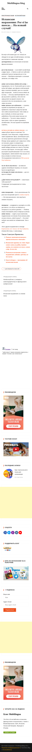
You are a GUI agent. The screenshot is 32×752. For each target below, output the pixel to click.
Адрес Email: (7, 602)
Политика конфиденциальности (11, 747)
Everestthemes (7, 749)
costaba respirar (24, 194)
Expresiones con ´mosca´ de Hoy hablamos (15, 229)
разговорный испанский (12, 268)
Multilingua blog (16, 3)
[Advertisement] (16, 502)
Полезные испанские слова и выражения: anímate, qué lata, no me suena (17, 255)
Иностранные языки (8, 15)
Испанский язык (20, 15)
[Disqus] (16, 324)
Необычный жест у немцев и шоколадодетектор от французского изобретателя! (15, 282)
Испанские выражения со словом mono (14, 295)
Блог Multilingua (12, 714)
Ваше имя (6, 594)
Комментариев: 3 (16, 32)
